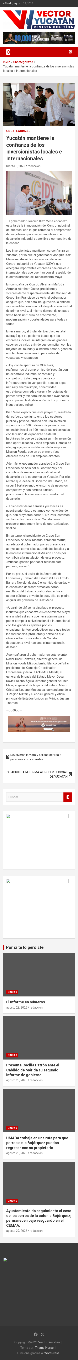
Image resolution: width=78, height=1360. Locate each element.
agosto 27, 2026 (16, 1230)
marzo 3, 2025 (15, 166)
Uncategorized (18, 131)
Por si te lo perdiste (24, 947)
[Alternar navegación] (8, 52)
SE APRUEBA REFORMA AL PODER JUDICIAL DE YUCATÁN (37, 774)
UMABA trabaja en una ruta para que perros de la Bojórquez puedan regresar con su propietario (37, 1143)
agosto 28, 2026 (16, 1007)
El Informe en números (25, 1002)
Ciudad (12, 992)
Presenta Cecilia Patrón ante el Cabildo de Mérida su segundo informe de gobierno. (32, 1070)
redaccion (34, 166)
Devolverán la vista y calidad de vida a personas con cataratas (35, 757)
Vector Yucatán (49, 1342)
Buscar (67, 797)
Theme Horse (44, 1348)
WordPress (51, 1353)
